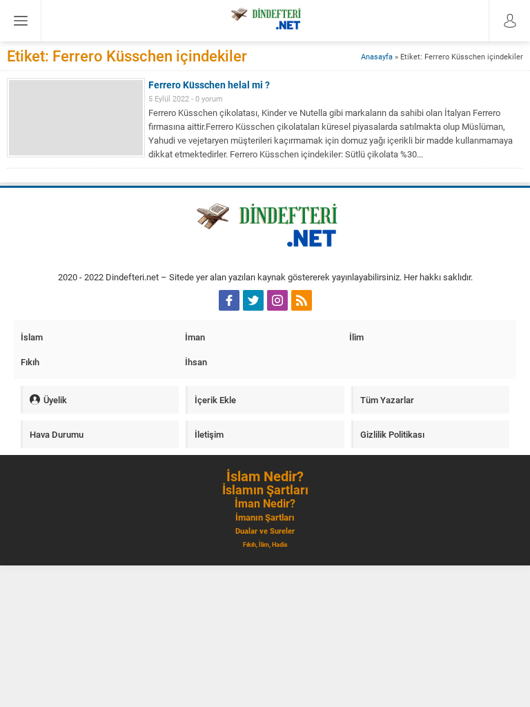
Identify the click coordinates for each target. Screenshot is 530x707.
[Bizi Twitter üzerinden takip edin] (253, 300)
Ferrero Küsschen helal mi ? (209, 84)
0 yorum (209, 98)
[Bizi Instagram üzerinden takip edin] (277, 300)
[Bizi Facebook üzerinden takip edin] (229, 300)
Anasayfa (377, 56)
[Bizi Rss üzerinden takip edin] (301, 300)
